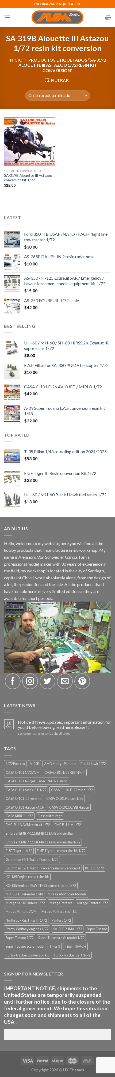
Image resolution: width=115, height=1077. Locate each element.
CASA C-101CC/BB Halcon (69, 807)
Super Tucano (97, 929)
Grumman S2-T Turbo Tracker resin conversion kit (43, 868)
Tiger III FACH (75, 946)
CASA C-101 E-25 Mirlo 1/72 (72, 790)
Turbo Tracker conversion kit (27, 955)
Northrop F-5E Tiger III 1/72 (26, 920)
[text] (57, 1005)
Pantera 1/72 (61, 920)
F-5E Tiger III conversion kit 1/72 (61, 851)
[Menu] (7, 17)
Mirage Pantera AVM (21, 911)
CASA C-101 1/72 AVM (23, 772)
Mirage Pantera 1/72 (92, 903)
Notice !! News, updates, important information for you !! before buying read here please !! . (64, 724)
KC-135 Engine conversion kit (27, 877)
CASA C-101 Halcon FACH (25, 807)
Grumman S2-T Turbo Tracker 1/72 (32, 859)
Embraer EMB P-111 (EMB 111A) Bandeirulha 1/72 (43, 842)
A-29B (34, 763)
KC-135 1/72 (94, 868)
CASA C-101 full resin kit (23, 798)
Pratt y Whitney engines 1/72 (27, 929)
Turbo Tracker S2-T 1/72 (71, 955)
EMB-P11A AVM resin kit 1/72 (28, 825)
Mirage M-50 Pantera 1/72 (25, 903)
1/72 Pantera (15, 763)
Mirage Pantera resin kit (59, 911)
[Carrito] (108, 17)
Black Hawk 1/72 (93, 763)
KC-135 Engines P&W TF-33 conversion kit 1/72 (41, 885)
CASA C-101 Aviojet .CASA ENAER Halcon (36, 781)
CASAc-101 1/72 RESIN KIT (64, 772)
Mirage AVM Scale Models (67, 894)
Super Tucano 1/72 (19, 938)
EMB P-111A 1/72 (68, 825)
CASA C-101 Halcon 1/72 (64, 798)
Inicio (15, 59)
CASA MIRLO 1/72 (19, 816)
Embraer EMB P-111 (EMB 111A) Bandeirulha (39, 833)
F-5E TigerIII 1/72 (19, 851)
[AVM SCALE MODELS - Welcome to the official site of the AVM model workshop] (58, 17)
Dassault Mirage (50, 816)
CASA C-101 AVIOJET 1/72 (26, 790)
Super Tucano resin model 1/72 (61, 938)
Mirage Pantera (60, 903)
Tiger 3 (54, 946)
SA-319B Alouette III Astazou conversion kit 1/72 (28, 177)
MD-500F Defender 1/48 (24, 894)
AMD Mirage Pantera (60, 763)
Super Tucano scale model (25, 946)
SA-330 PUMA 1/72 (67, 929)
